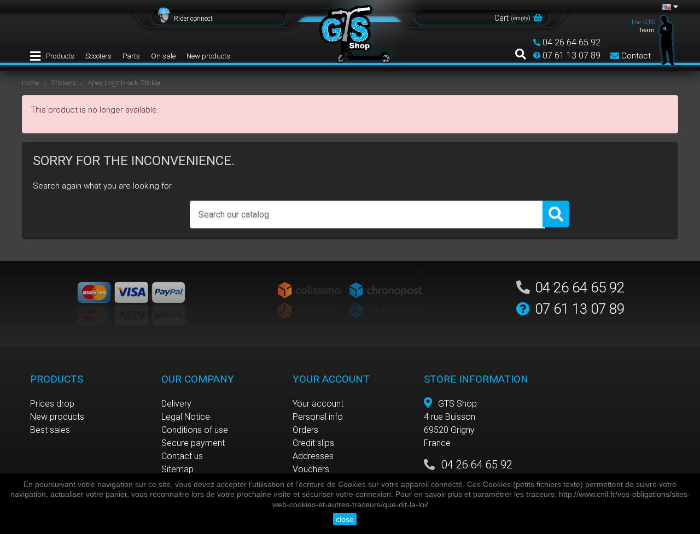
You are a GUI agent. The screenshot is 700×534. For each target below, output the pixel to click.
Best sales (50, 430)
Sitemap (177, 469)
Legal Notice (185, 417)
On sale (163, 56)
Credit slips (313, 443)
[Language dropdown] (670, 6)
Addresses (313, 456)
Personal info (318, 417)
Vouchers (311, 469)
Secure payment (193, 443)
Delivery (176, 403)
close (345, 519)
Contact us (182, 456)
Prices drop (52, 403)
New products (208, 56)
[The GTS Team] (667, 40)
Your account (318, 403)
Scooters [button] (98, 56)
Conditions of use (194, 430)
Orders (305, 430)
